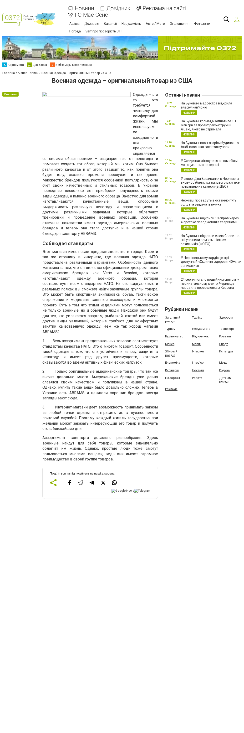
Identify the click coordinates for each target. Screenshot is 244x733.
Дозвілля (91, 24)
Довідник (118, 8)
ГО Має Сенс (91, 15)
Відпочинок (200, 336)
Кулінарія (172, 370)
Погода (75, 31)
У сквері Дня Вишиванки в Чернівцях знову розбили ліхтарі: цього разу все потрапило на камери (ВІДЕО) (210, 183)
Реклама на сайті (164, 8)
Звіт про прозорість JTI (104, 31)
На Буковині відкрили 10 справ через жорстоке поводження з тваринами (210, 220)
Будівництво (174, 336)
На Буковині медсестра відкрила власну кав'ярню (206, 105)
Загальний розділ (172, 319)
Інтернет (198, 351)
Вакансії (110, 24)
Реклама (171, 389)
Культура (226, 351)
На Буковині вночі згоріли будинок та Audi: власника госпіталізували (210, 145)
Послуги (198, 370)
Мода (223, 362)
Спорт (223, 344)
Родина (224, 370)
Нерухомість (131, 24)
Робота (197, 378)
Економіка (172, 362)
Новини (84, 8)
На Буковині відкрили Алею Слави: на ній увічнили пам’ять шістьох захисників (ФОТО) (210, 240)
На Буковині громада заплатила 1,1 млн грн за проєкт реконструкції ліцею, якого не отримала (208, 125)
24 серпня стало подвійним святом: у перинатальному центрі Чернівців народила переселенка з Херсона (210, 283)
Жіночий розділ (171, 353)
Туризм (170, 328)
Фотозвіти (202, 24)
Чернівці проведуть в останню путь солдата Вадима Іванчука (209, 202)
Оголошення (179, 24)
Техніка (197, 317)
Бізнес (169, 344)
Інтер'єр (198, 362)
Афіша (74, 24)
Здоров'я (226, 317)
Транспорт (226, 328)
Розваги (225, 336)
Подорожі (172, 378)
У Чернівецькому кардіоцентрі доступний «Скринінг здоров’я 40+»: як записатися (211, 262)
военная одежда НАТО (136, 257)
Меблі (196, 344)
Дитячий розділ (225, 379)
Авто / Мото (155, 24)
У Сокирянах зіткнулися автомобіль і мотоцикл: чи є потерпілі (209, 163)
